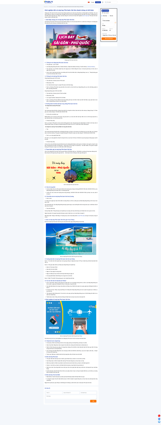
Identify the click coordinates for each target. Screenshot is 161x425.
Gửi (93, 401)
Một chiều (105, 15)
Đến (103, 23)
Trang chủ (45, 6)
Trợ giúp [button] (92, 2)
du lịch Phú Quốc (81, 215)
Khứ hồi (111, 15)
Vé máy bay (105, 10)
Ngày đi (103, 28)
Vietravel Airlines (91, 66)
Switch (115, 23)
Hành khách (104, 33)
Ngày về (111, 28)
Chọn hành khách (109, 35)
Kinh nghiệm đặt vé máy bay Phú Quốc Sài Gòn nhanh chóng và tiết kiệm (70, 6)
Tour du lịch (106, 12)
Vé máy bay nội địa (52, 6)
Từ (102, 19)
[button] (98, 2)
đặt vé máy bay (85, 15)
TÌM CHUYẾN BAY (109, 38)
